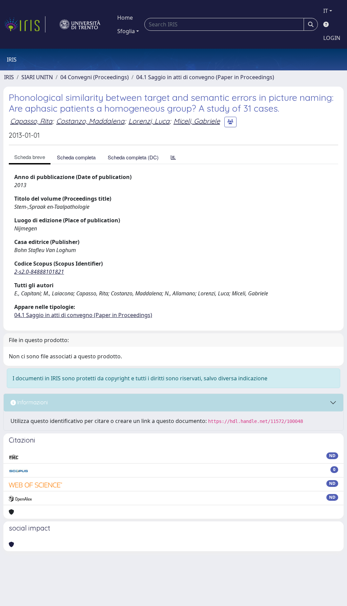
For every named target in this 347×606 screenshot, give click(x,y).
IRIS (9, 77)
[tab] (173, 157)
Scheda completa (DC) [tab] (133, 157)
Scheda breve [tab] (29, 156)
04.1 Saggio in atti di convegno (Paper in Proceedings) (205, 77)
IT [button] (325, 11)
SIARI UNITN (37, 77)
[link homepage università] (80, 24)
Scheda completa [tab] (76, 157)
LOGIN (331, 38)
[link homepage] (24, 24)
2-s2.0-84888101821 (39, 271)
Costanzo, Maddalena (90, 121)
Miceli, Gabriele (197, 121)
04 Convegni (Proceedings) (94, 77)
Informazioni (32, 402)
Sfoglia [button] (126, 31)
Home (125, 17)
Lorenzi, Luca (148, 121)
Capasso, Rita (31, 121)
